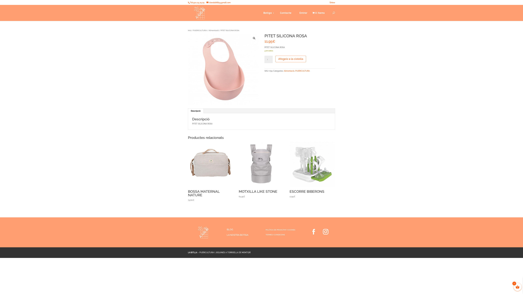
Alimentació (214, 30)
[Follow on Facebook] (313, 231)
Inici (189, 30)
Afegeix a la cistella (290, 59)
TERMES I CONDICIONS (275, 235)
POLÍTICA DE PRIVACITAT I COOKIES (280, 230)
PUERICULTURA (200, 30)
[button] (254, 38)
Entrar (332, 2)
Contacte (285, 13)
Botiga (267, 13)
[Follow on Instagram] (325, 231)
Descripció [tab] (195, 111)
